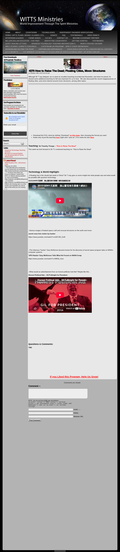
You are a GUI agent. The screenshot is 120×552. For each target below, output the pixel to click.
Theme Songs (34, 38)
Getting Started (79, 41)
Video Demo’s (93, 35)
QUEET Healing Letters (15, 44)
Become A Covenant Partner (14, 153)
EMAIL (76, 413)
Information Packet (10, 97)
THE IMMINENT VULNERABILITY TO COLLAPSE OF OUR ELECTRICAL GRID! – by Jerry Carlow (61, 52)
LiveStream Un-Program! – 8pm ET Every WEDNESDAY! (65, 46)
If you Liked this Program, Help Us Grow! (74, 376)
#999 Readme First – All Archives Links (15, 163)
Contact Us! (62, 38)
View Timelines (15, 75)
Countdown (31, 32)
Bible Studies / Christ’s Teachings (20, 46)
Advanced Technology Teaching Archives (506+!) (53, 44)
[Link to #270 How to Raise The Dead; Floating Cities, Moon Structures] (72, 68)
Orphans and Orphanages (50, 49)
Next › (106, 57)
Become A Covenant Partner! (86, 38)
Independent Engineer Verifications (76, 32)
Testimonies (97, 41)
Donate (54, 35)
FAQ (63, 35)
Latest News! (11, 161)
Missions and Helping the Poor (19, 49)
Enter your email (10, 125)
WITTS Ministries (60, 15)
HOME (7, 32)
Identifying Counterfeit (56, 41)
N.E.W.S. (48, 38)
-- (80, 409)
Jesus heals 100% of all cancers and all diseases (89, 49)
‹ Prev (39, 57)
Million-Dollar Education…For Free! (22, 41)
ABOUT (18, 32)
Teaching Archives (13, 108)
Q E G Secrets (11, 52)
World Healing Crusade (91, 44)
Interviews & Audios (14, 38)
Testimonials (76, 35)
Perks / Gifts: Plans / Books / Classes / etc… (25, 35)
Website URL (78, 416)
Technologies (48, 32)
